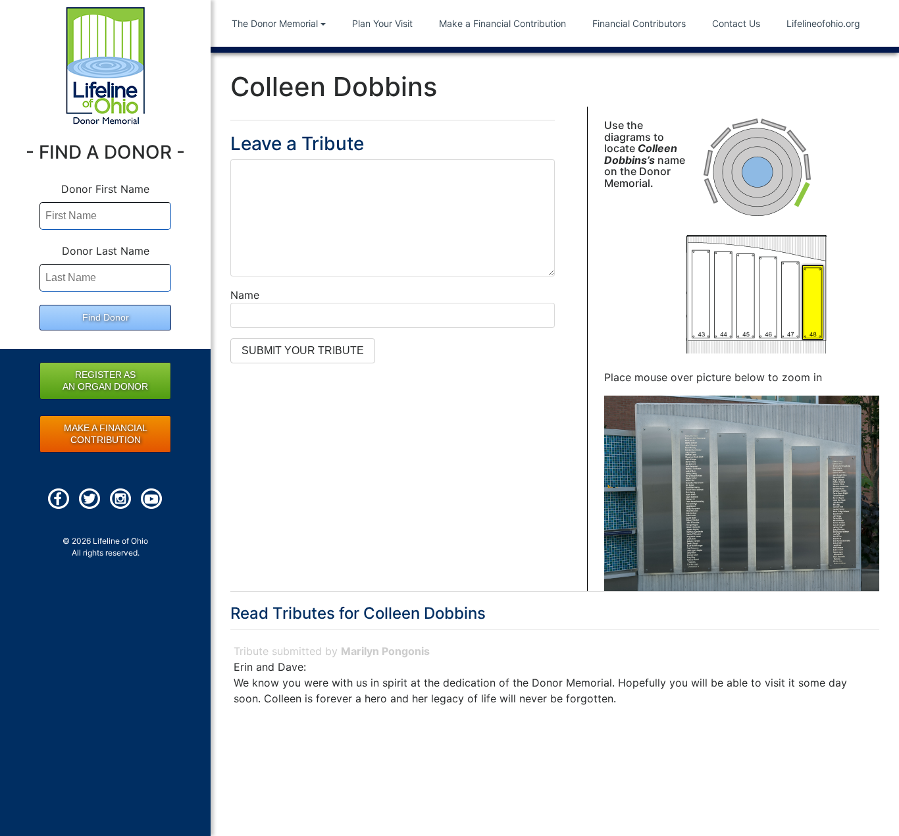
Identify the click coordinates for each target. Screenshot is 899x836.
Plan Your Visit (382, 23)
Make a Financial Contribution (502, 23)
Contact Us (736, 23)
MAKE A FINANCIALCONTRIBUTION (105, 434)
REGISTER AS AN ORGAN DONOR (105, 380)
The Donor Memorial (275, 23)
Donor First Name (105, 189)
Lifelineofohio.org (823, 23)
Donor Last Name (105, 250)
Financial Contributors (639, 23)
